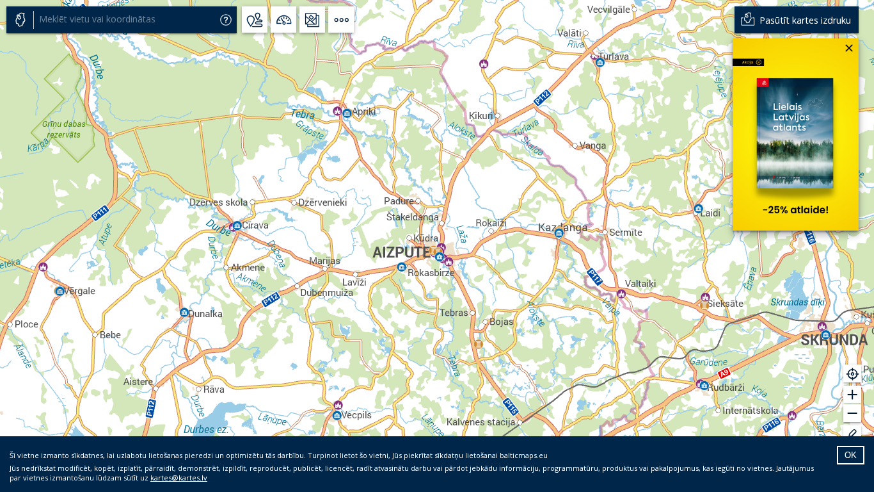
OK (851, 455)
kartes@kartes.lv (178, 477)
